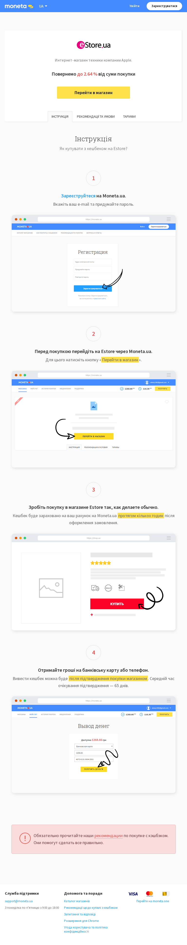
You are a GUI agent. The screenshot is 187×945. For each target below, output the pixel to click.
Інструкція (60, 116)
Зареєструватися (164, 6)
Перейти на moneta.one (152, 901)
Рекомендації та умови (96, 116)
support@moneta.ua (19, 901)
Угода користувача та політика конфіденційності (86, 929)
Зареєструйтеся (78, 196)
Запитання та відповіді (80, 914)
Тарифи (129, 116)
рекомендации (108, 835)
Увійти (134, 6)
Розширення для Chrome (81, 921)
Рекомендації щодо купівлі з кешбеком (91, 908)
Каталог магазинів (77, 901)
